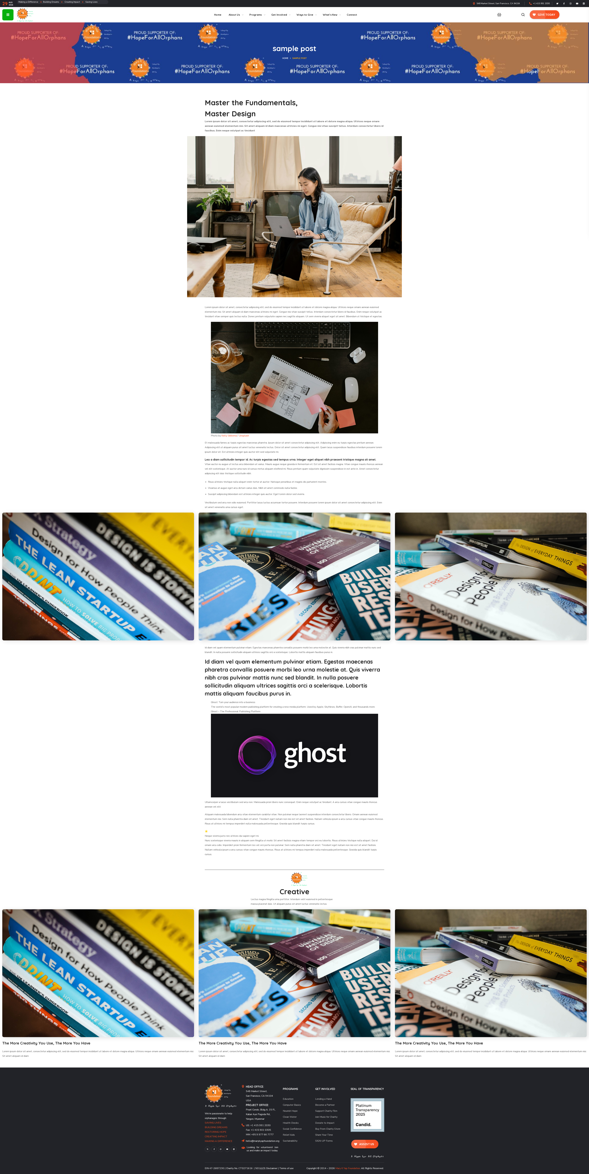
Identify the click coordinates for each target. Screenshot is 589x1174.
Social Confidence (292, 1129)
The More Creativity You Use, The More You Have (46, 1043)
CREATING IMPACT (216, 1136)
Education (288, 1099)
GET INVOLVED (325, 1089)
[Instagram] (571, 3)
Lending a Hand (323, 1099)
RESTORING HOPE (215, 1132)
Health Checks (291, 1123)
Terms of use (286, 1168)
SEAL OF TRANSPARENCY (367, 1089)
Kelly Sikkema (229, 435)
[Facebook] (564, 3)
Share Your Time (324, 1135)
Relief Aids (289, 1135)
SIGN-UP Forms (324, 1141)
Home (285, 58)
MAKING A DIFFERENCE (218, 1141)
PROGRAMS (290, 1089)
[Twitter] (557, 3)
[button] (498, 14)
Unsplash (244, 435)
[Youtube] (577, 3)
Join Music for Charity (326, 1117)
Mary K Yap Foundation (347, 1168)
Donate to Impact (324, 1123)
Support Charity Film (326, 1111)
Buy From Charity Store (327, 1129)
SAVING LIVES (213, 1122)
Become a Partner (325, 1105)
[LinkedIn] (584, 3)
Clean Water (290, 1117)
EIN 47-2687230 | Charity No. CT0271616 (229, 1168)
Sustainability (290, 1141)
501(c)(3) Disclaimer (266, 1168)
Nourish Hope (290, 1111)
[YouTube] (227, 1149)
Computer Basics (292, 1105)
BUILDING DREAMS (216, 1127)
